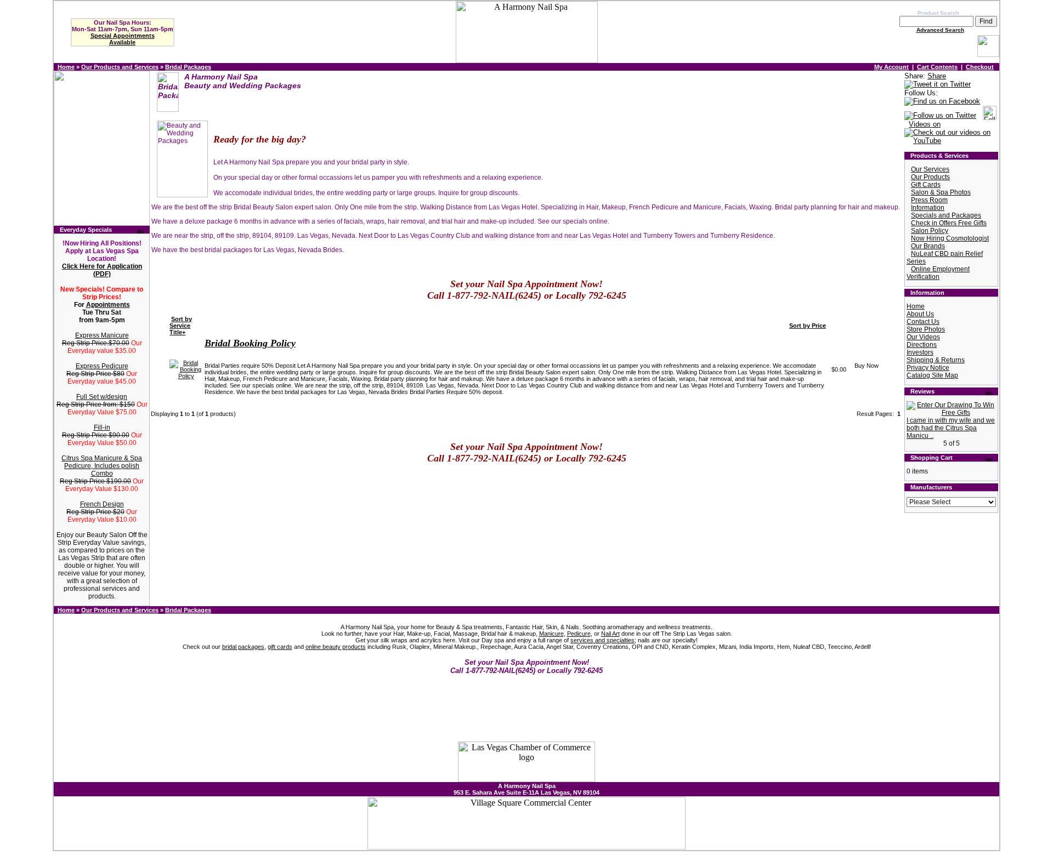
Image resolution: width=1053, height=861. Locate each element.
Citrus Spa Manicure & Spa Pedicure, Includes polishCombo (101, 465)
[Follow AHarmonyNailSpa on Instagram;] (990, 116)
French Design (102, 504)
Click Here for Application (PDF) (102, 270)
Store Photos (926, 329)
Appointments (108, 305)
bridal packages (243, 646)
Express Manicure (102, 335)
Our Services (930, 169)
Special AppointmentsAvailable (122, 38)
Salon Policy (929, 231)
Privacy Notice (928, 368)
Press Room (929, 200)
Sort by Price (807, 325)
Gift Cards (926, 185)
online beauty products (335, 646)
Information (927, 208)
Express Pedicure (102, 366)
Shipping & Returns (936, 360)
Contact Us (923, 322)
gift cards (280, 646)
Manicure (551, 633)
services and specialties (602, 640)
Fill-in (102, 427)
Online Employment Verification (938, 273)
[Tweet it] (937, 85)
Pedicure (579, 633)
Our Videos (923, 337)
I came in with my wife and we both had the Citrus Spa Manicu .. (951, 428)
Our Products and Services (119, 67)
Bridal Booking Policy (250, 343)
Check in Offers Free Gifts (949, 223)
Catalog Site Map (932, 375)
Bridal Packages (188, 67)
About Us (920, 314)
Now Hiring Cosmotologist (950, 238)
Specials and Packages (946, 215)
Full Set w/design (101, 397)
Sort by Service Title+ (180, 325)
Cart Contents (937, 67)
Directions (922, 345)
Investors (920, 352)
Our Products (930, 177)
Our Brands (928, 246)
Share (936, 76)
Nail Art (610, 633)
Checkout (980, 67)
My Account (891, 67)
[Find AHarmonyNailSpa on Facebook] (942, 102)
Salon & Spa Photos (941, 192)
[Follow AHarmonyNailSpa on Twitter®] (940, 116)
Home (66, 67)
